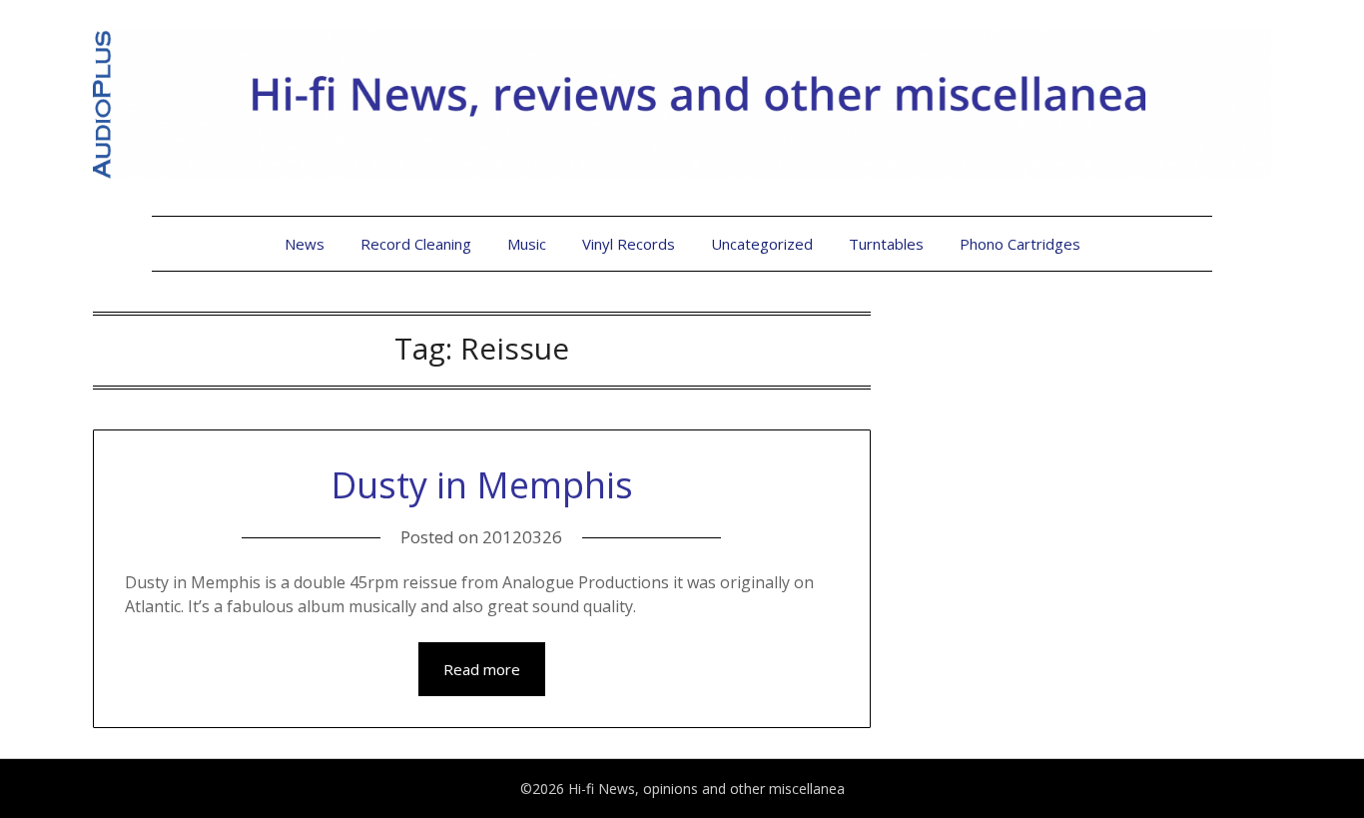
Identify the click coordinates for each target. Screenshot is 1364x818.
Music (526, 244)
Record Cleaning (415, 244)
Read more (481, 669)
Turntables (886, 244)
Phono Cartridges (1020, 244)
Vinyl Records (628, 244)
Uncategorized (762, 244)
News (305, 244)
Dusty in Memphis (482, 484)
